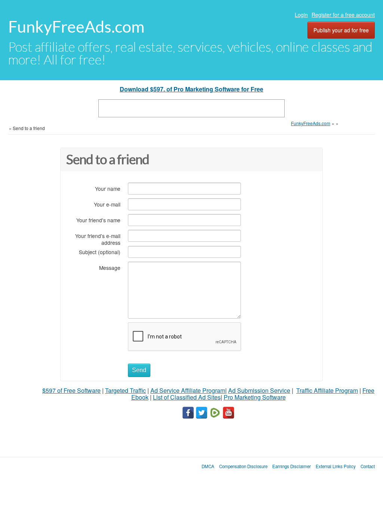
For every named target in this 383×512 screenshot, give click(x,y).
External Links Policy (336, 466)
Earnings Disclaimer (291, 466)
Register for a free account (343, 14)
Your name (107, 188)
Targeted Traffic (125, 390)
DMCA (208, 466)
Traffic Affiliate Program (327, 390)
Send (139, 370)
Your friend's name (98, 219)
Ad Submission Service (259, 390)
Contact (368, 466)
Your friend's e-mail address (97, 239)
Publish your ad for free (341, 30)
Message (109, 267)
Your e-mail (107, 204)
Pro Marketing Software (255, 397)
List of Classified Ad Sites (187, 397)
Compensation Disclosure (243, 466)
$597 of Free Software (71, 390)
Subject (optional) (99, 251)
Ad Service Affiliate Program (187, 390)
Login (301, 14)
